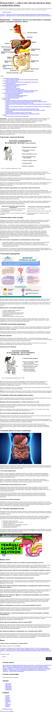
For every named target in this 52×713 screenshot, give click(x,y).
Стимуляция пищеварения (9, 83)
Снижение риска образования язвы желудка (16, 95)
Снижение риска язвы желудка (10, 80)
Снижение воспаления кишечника (11, 85)
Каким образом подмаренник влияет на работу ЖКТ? (18, 112)
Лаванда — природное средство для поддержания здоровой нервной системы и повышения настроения (24, 14)
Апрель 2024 (8, 683)
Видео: (5, 115)
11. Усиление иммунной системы (11, 97)
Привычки (7, 700)
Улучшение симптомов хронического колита (13, 89)
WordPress (11, 711)
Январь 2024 (8, 687)
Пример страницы (7, 12)
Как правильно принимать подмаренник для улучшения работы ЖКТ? (22, 113)
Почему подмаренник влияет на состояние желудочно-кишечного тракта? (23, 100)
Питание (7, 699)
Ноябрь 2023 (8, 689)
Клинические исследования (12, 88)
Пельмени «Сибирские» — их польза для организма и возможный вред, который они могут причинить (27, 668)
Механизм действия (10, 86)
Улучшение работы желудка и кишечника (13, 93)
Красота (7, 696)
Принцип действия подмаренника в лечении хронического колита (21, 90)
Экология (7, 706)
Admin (18, 648)
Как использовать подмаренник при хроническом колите (19, 91)
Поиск (4, 656)
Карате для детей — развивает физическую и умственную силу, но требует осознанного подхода (25, 666)
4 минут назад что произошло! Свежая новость (17, 116)
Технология (8, 704)
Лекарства (27, 648)
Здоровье (7, 695)
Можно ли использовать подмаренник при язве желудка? (19, 102)
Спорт (6, 702)
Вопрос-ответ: (6, 99)
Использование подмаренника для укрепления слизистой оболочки (21, 79)
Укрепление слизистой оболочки (11, 78)
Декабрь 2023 (8, 688)
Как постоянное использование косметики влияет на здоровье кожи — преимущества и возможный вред (27, 665)
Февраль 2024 (8, 686)
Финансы (7, 705)
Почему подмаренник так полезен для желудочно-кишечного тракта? (22, 108)
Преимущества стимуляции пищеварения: (16, 84)
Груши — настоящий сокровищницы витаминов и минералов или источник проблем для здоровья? (26, 667)
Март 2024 (7, 684)
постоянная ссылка (44, 648)
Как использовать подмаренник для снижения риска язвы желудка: (21, 82)
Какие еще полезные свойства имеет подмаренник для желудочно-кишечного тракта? (26, 101)
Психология (8, 701)
